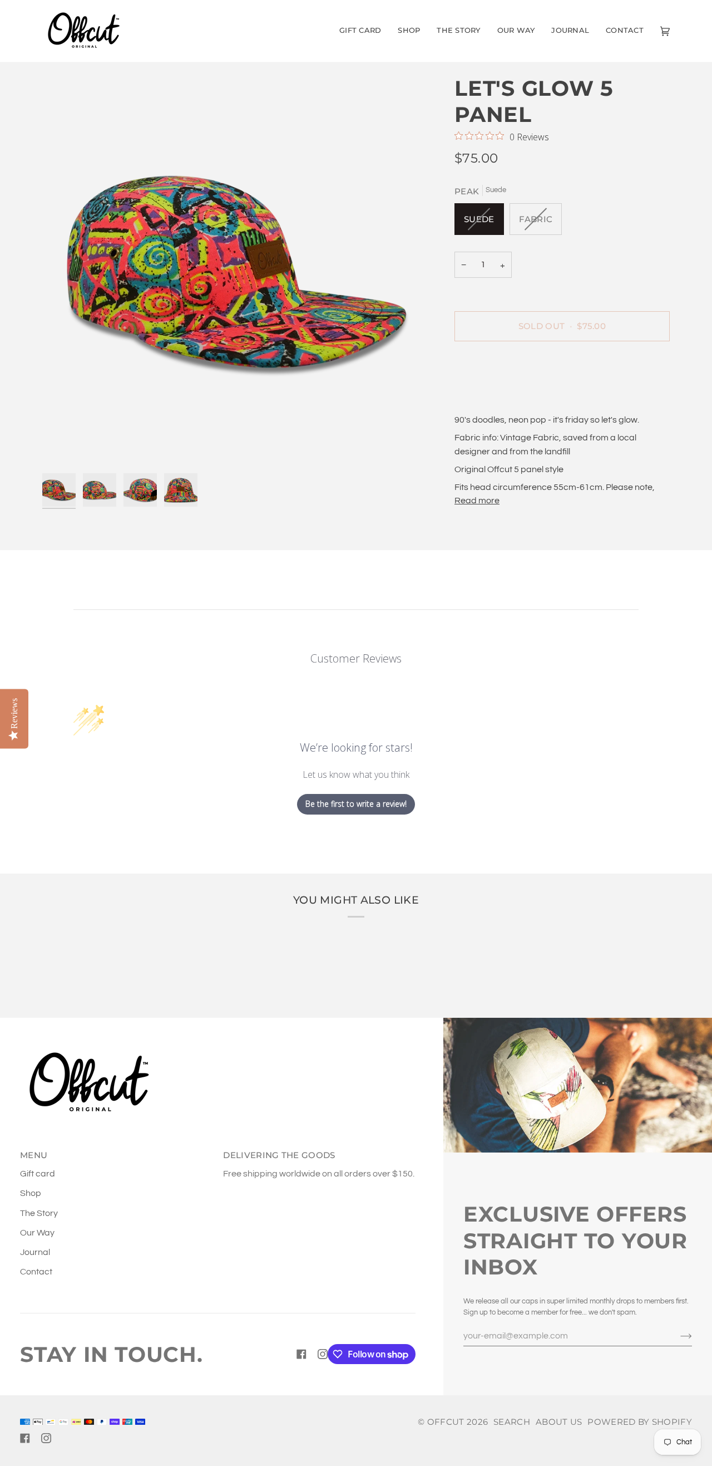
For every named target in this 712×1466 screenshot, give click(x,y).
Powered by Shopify (639, 1421)
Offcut (445, 1421)
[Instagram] (323, 1354)
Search (511, 1421)
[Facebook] (301, 1354)
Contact (36, 1271)
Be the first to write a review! (356, 803)
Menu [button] (33, 1155)
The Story (39, 1213)
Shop (30, 1193)
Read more (477, 500)
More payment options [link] (499, 395)
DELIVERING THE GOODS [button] (279, 1155)
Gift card (37, 1173)
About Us (559, 1421)
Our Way (37, 1232)
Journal (35, 1252)
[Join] (677, 1336)
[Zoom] (238, 271)
